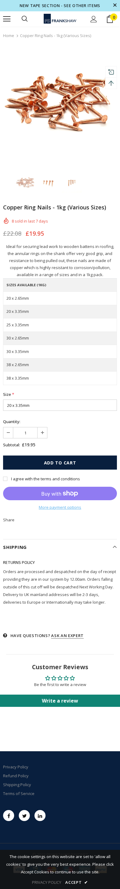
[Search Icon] (25, 19)
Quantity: (11, 421)
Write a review (60, 700)
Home (8, 35)
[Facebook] (8, 815)
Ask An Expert (67, 635)
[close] (115, 5)
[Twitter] (24, 815)
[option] (60, 104)
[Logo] (60, 19)
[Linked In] (40, 815)
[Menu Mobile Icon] (6, 19)
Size (8, 394)
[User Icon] (93, 19)
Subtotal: (11, 445)
